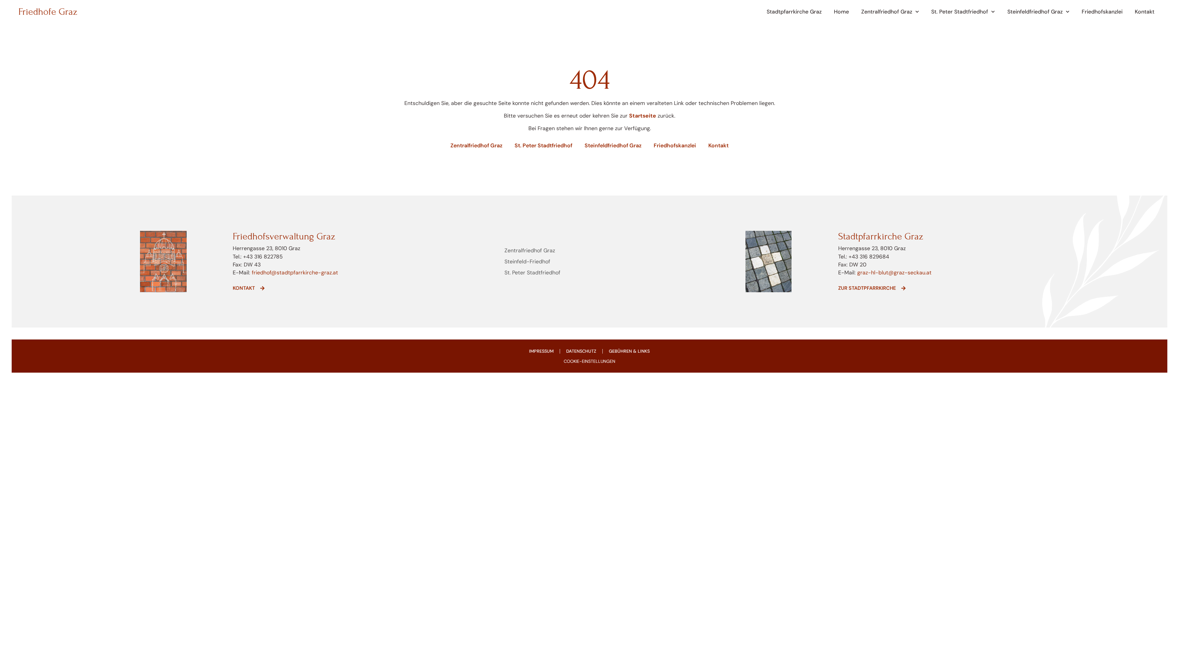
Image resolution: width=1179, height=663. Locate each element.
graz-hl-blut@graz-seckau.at (894, 272)
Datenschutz (581, 351)
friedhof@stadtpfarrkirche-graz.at (294, 272)
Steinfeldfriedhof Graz (1035, 11)
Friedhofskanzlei (1102, 11)
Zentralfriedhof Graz (886, 11)
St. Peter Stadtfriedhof (959, 11)
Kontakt (1144, 11)
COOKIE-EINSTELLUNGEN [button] (589, 361)
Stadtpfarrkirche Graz (794, 11)
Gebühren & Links (629, 351)
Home (841, 11)
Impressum (541, 351)
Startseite (642, 115)
